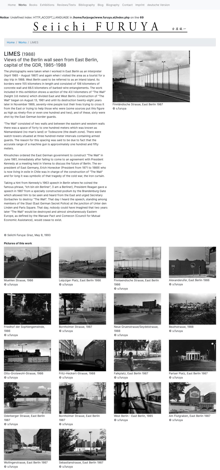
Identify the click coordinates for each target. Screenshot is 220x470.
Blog (100, 5)
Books (33, 5)
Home (12, 5)
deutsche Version (158, 5)
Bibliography (87, 5)
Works (23, 5)
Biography (112, 5)
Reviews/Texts (66, 5)
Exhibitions (47, 5)
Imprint (140, 5)
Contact (127, 5)
